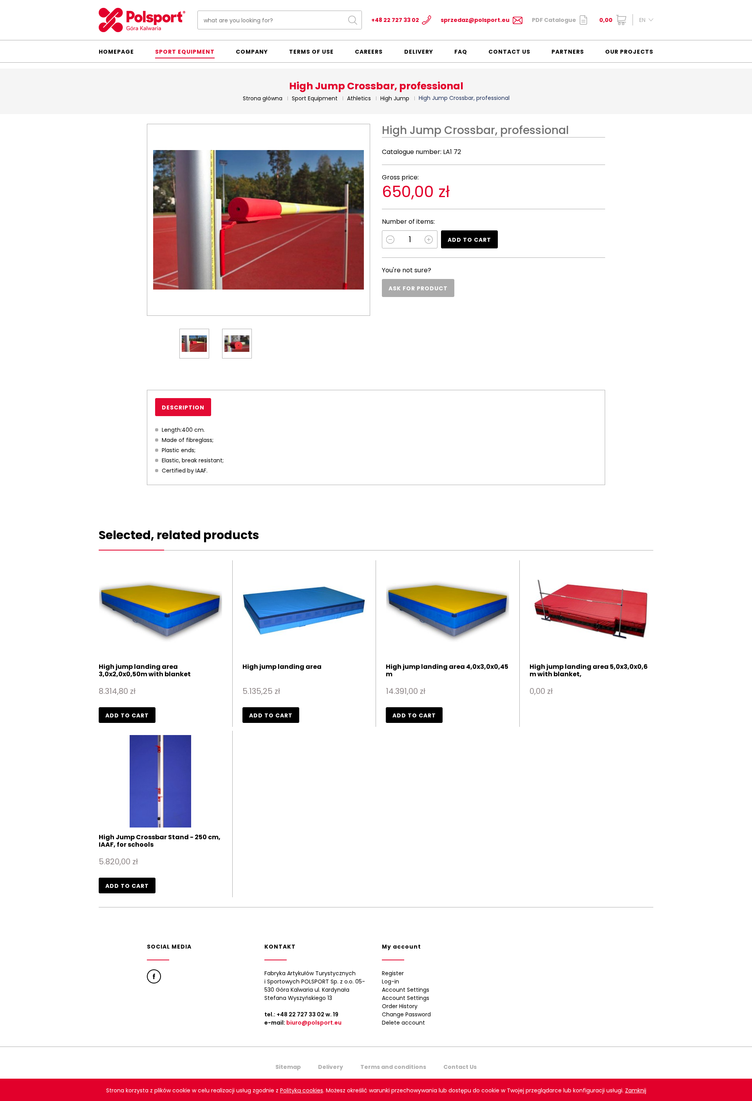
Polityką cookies (301, 1090)
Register (393, 973)
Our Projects (629, 52)
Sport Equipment (185, 52)
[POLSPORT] (142, 20)
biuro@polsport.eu (314, 1023)
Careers (369, 52)
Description (183, 407)
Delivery (418, 52)
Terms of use (311, 52)
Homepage (116, 52)
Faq (460, 52)
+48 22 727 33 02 (395, 20)
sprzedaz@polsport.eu (475, 20)
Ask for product (418, 288)
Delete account (403, 1023)
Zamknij (635, 1090)
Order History (400, 1006)
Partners (567, 52)
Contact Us (509, 52)
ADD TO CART (469, 240)
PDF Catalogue (554, 20)
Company (252, 52)
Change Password (406, 1014)
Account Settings (405, 990)
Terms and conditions (393, 1067)
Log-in (390, 981)
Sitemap (288, 1067)
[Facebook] (154, 976)
